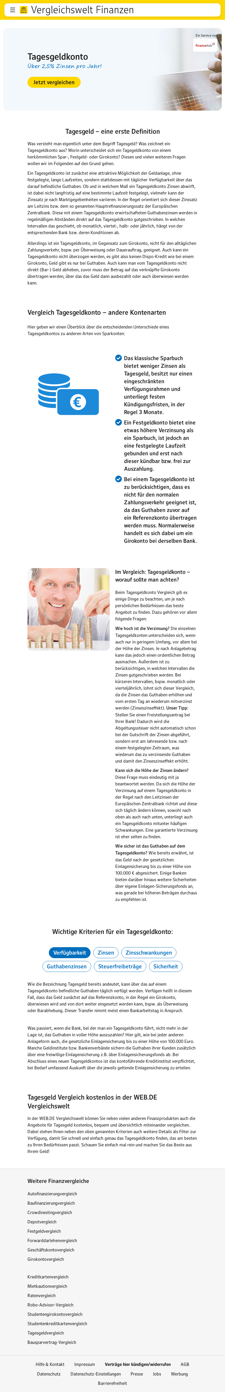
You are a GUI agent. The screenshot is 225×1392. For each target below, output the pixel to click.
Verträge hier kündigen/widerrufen (138, 1364)
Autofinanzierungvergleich (52, 1193)
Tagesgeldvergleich (45, 1333)
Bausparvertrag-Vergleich (51, 1342)
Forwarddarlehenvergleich (52, 1240)
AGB (185, 1364)
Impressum (84, 1364)
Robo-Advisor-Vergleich (50, 1305)
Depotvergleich (42, 1221)
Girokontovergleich (45, 1259)
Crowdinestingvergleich (49, 1212)
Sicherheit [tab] (165, 966)
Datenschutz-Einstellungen (96, 1374)
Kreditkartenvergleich (48, 1276)
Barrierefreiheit (112, 1383)
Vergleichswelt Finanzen (82, 10)
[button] (12, 10)
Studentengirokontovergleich (55, 1314)
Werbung (179, 1374)
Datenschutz (49, 1374)
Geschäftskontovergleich (50, 1250)
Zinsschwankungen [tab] (149, 952)
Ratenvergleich (41, 1295)
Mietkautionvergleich (47, 1286)
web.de (23, 10)
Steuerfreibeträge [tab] (120, 966)
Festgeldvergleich (44, 1231)
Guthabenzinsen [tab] (67, 966)
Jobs (157, 1374)
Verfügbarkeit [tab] (69, 952)
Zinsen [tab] (106, 952)
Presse (137, 1374)
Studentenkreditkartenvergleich (57, 1323)
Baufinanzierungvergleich (51, 1203)
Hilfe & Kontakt (50, 1364)
